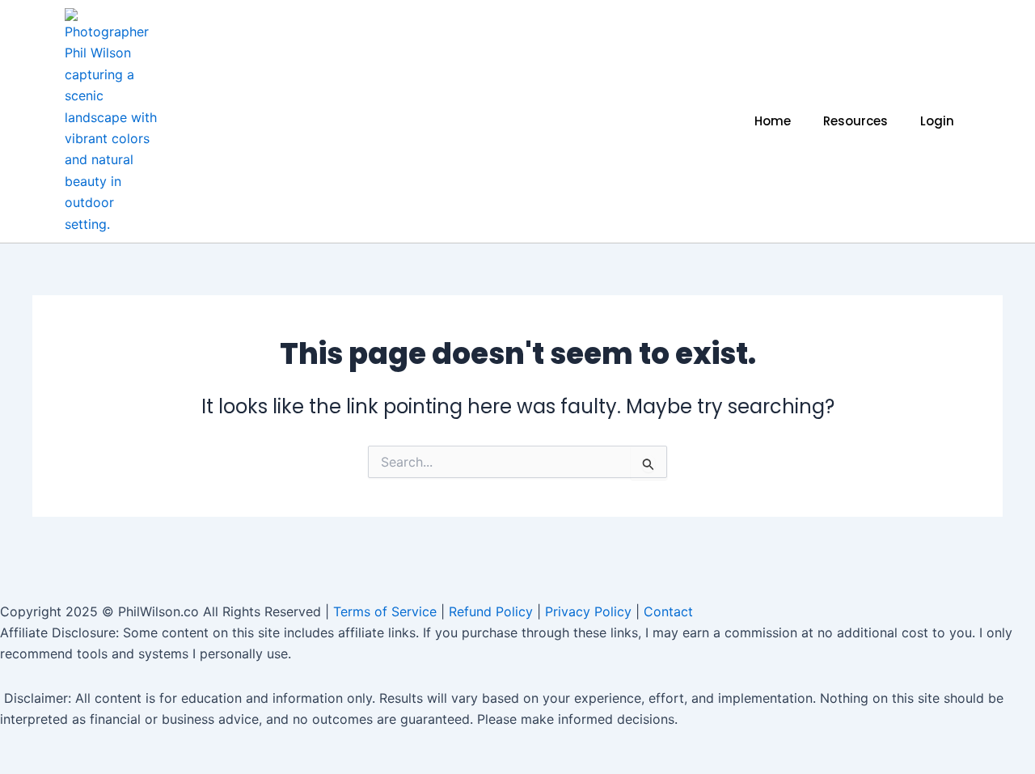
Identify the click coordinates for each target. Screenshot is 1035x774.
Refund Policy (491, 611)
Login (937, 120)
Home (772, 120)
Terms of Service (385, 611)
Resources (855, 120)
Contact (668, 611)
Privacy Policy (588, 611)
